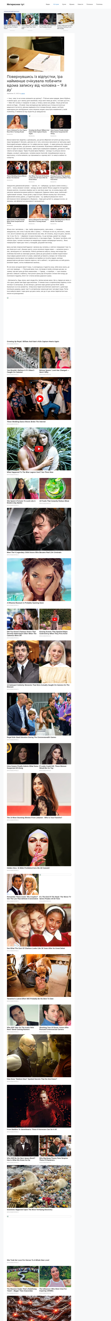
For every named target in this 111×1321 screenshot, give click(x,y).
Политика (99, 4)
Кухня (64, 4)
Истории (56, 4)
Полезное (90, 4)
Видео (48, 4)
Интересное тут (15, 4)
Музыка (71, 4)
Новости (80, 4)
